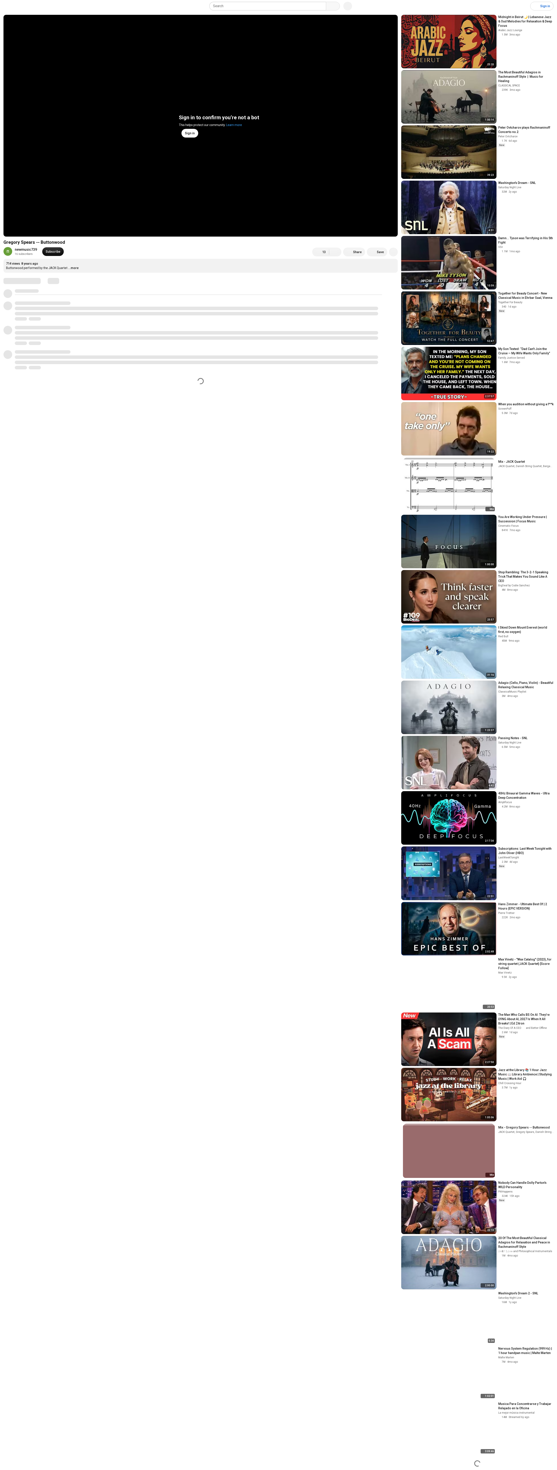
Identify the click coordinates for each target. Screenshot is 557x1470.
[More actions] (393, 252)
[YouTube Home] (25, 6)
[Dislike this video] (335, 252)
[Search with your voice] (347, 6)
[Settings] (524, 6)
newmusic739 (26, 249)
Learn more (234, 125)
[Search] (333, 6)
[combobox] (269, 6)
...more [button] (73, 268)
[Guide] (7, 6)
